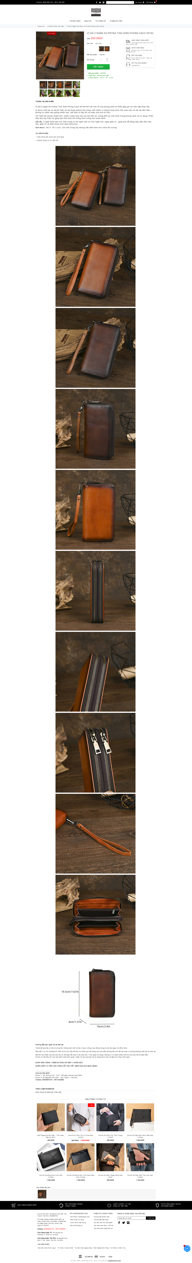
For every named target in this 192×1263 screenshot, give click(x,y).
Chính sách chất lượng (78, 1222)
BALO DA (88, 21)
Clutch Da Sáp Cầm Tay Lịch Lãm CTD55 (140, 1176)
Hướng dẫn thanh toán (102, 1217)
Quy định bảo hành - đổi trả (103, 1225)
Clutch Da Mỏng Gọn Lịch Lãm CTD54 (50, 1176)
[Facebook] (97, 2)
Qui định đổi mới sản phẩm (103, 1222)
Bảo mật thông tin (76, 1225)
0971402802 (61, 1229)
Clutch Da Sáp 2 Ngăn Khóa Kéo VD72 (110, 1176)
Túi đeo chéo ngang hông (83, 1248)
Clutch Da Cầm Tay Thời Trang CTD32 (110, 1136)
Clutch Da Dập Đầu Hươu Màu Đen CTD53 (140, 1136)
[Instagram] (104, 2)
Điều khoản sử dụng (77, 1219)
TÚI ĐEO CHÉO (75, 21)
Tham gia (150, 1218)
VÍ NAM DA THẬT (116, 21)
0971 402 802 (59, 2)
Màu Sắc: (90, 43)
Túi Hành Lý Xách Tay (118, 1248)
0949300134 (49, 1229)
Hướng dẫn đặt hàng (101, 1219)
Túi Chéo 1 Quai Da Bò (65, 1248)
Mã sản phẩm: (92, 54)
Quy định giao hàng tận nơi (103, 1228)
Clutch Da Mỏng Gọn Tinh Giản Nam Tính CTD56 (80, 1176)
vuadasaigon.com (114, 1260)
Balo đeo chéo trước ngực (47, 1248)
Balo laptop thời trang (101, 1248)
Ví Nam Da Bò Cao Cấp (56, 26)
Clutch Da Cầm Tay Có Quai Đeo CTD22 (80, 1136)
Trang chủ (40, 26)
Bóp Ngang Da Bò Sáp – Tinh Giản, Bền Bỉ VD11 (50, 1136)
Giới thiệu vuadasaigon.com (80, 1217)
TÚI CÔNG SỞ (100, 21)
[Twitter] (100, 2)
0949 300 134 (48, 2)
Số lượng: (90, 60)
